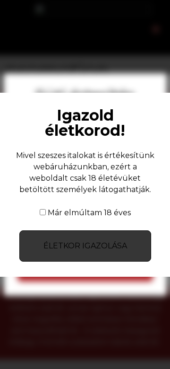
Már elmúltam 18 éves (89, 213)
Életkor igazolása (85, 245)
